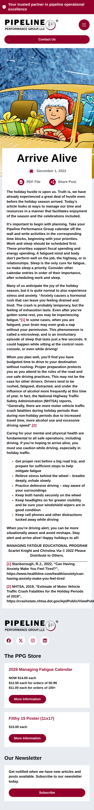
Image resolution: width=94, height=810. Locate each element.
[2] (34, 425)
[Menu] (84, 24)
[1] (23, 320)
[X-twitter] (20, 640)
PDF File (33, 182)
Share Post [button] (67, 182)
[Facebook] (8, 640)
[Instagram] (32, 640)
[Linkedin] (44, 640)
